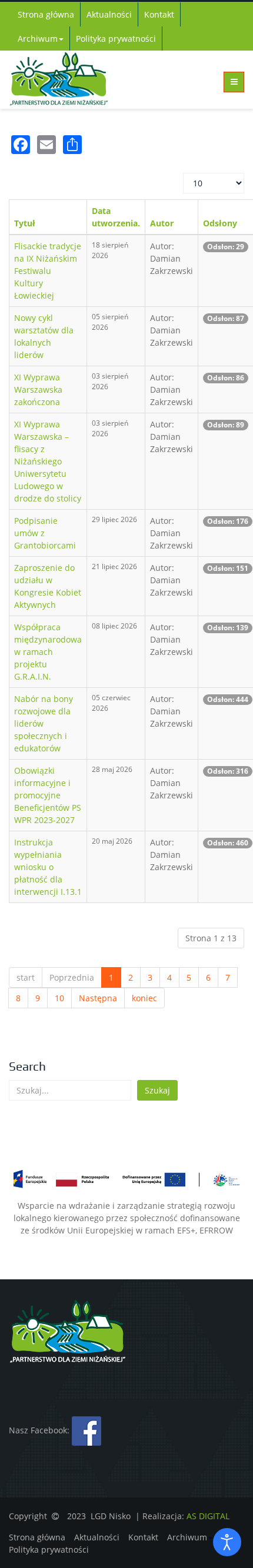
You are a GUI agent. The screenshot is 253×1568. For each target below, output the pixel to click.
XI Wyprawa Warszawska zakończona (38, 389)
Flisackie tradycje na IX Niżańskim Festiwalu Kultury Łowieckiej (47, 270)
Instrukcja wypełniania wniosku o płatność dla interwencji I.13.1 (48, 867)
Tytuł (24, 223)
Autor (162, 223)
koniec (144, 998)
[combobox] (70, 1090)
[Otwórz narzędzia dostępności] (227, 1542)
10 (59, 998)
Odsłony (220, 223)
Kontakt (159, 14)
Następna (98, 998)
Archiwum (38, 38)
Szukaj (157, 1090)
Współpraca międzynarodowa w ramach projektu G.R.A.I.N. (48, 651)
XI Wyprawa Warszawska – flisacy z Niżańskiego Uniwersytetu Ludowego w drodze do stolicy (47, 461)
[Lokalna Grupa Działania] (67, 79)
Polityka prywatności (116, 38)
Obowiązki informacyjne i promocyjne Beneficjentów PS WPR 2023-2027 (47, 795)
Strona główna (46, 14)
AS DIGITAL (208, 1516)
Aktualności (109, 14)
